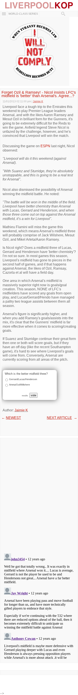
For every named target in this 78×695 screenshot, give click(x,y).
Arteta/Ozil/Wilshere (19, 384)
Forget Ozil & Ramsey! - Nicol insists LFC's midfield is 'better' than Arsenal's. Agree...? (39, 94)
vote (33, 395)
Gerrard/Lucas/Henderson (23, 379)
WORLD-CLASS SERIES (23, 13)
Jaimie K (21, 410)
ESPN (45, 146)
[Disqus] (39, 494)
